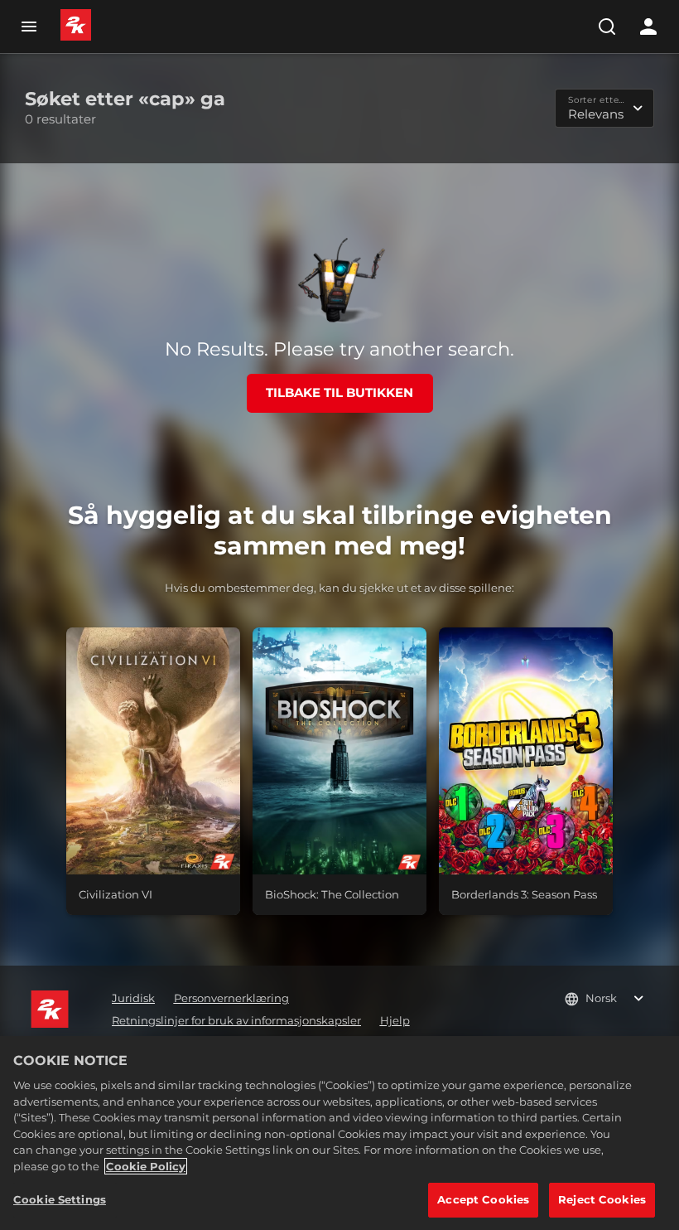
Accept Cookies (483, 1199)
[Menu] (28, 26)
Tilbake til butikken (339, 392)
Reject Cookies (602, 1199)
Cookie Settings (59, 1199)
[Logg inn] (648, 26)
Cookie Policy (145, 1166)
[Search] (607, 26)
